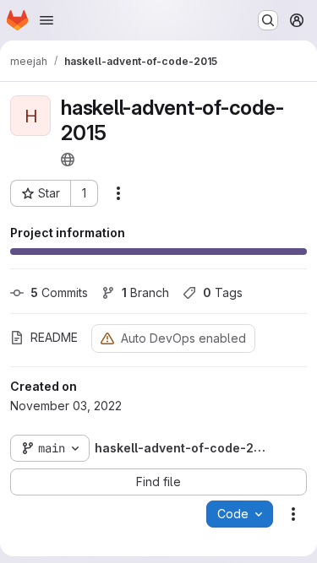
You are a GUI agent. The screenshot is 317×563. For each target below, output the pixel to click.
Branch (145, 292)
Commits (59, 292)
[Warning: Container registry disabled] (107, 338)
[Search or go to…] (268, 20)
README (54, 337)
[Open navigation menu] (46, 20)
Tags (223, 292)
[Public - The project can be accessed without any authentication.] (67, 159)
